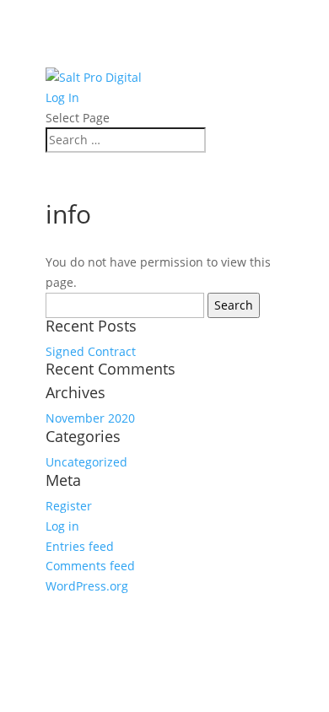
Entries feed (80, 546)
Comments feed (90, 566)
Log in (62, 526)
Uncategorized (86, 462)
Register (69, 506)
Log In (62, 97)
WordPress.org (87, 586)
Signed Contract (91, 351)
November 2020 (90, 418)
